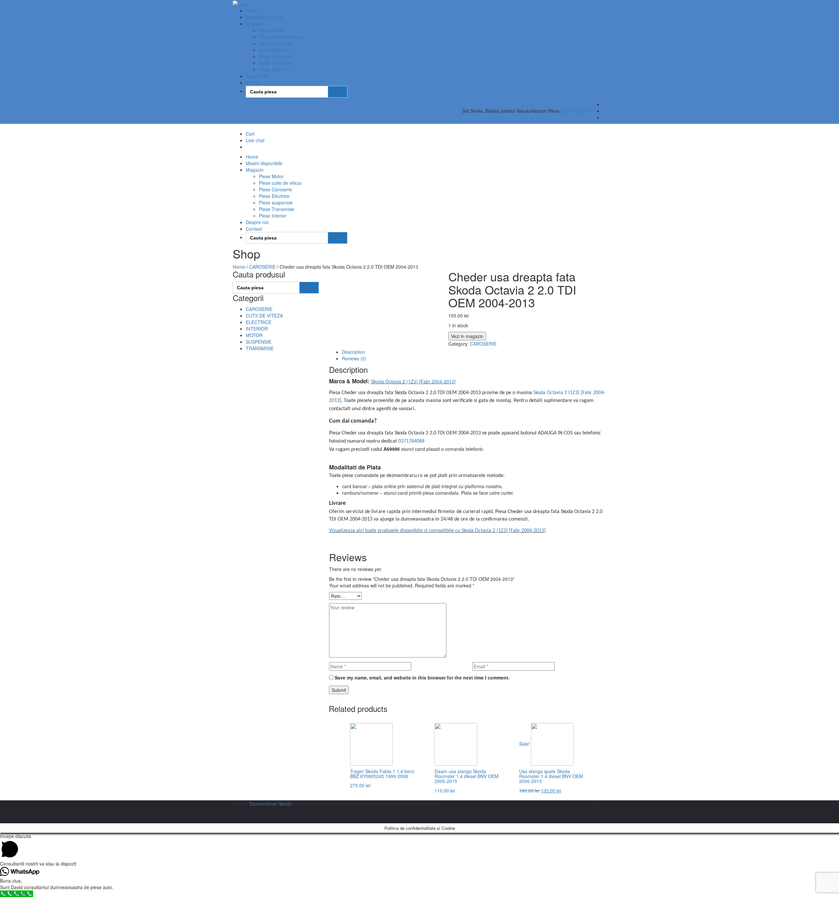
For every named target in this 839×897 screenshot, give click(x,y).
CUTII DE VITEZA (264, 315)
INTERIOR (257, 328)
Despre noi (257, 76)
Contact (254, 82)
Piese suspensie (276, 56)
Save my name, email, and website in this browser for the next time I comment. (422, 677)
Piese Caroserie (275, 43)
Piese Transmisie (276, 63)
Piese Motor (271, 30)
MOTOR (254, 335)
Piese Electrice (274, 50)
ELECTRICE (258, 322)
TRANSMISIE (260, 348)
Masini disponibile (264, 17)
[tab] (474, 352)
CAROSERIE (262, 266)
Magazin (254, 23)
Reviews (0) (354, 358)
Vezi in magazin (467, 336)
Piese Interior (272, 69)
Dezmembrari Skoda (270, 803)
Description (353, 352)
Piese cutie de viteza (280, 36)
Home (252, 10)
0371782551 (576, 110)
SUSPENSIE (258, 341)
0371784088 (411, 441)
